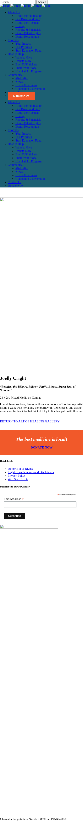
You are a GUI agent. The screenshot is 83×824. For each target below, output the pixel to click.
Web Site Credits (18, 479)
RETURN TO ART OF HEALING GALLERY (30, 421)
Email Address (14, 499)
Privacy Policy (16, 475)
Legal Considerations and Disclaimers (31, 472)
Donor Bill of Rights (20, 468)
